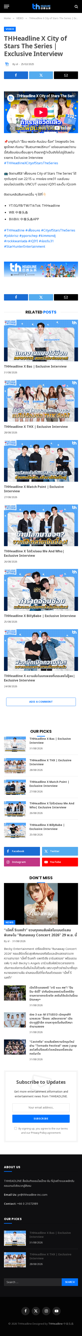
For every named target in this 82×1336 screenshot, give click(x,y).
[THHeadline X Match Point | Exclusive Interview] (41, 461)
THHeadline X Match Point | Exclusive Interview (34, 489)
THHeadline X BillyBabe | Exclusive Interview (40, 616)
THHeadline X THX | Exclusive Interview (36, 426)
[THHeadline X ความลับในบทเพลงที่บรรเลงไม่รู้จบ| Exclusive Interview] (41, 650)
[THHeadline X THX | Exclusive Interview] (41, 400)
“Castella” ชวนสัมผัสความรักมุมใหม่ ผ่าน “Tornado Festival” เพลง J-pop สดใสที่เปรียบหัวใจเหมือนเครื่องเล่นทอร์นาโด (53, 1048)
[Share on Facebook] (16, 75)
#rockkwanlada (15, 241)
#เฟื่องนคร (32, 230)
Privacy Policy (39, 1133)
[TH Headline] (41, 6)
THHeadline (55, 1324)
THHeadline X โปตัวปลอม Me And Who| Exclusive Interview (34, 553)
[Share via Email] (66, 75)
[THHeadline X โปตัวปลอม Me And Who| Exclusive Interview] (41, 525)
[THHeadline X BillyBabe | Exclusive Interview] (41, 590)
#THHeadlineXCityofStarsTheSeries (31, 163)
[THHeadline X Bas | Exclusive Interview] (41, 340)
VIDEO (10, 29)
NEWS (10, 922)
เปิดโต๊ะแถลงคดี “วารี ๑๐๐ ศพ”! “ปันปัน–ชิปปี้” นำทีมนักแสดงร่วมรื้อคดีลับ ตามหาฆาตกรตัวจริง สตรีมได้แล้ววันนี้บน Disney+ (53, 994)
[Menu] (6, 6)
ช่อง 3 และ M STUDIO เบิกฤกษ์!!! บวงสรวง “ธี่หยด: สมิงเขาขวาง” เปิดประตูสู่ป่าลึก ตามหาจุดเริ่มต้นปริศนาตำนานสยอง (50, 1021)
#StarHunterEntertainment (24, 246)
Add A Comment (41, 702)
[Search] (76, 6)
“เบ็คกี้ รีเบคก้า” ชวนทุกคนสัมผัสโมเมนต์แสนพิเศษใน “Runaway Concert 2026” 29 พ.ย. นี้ (40, 933)
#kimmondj (47, 235)
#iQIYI (33, 241)
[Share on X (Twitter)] (41, 75)
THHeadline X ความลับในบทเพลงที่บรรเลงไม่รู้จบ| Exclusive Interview (39, 678)
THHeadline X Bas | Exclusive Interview (35, 366)
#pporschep (28, 235)
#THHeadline (14, 230)
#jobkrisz (11, 235)
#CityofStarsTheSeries (58, 230)
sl (17, 64)
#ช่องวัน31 (46, 241)
